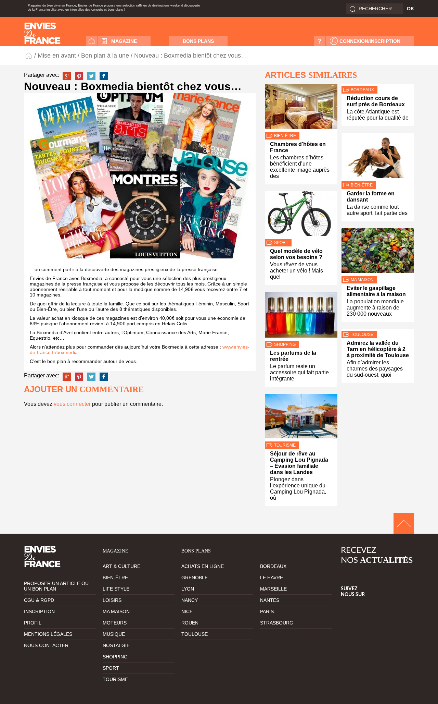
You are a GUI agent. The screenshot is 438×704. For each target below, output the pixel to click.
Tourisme (285, 445)
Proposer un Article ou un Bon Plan (56, 586)
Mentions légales (48, 634)
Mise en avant (57, 55)
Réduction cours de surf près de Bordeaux (376, 101)
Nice (187, 611)
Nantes (269, 600)
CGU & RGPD (39, 600)
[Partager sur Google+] (67, 76)
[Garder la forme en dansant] (378, 157)
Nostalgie (116, 645)
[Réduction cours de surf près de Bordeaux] (378, 85)
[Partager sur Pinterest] (79, 76)
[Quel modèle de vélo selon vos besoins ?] (301, 215)
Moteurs (115, 623)
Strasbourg (276, 623)
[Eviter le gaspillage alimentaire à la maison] (378, 252)
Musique (114, 634)
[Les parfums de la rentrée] (301, 316)
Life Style (116, 589)
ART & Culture (121, 566)
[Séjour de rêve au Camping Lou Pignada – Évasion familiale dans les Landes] (301, 417)
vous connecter (72, 404)
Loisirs (112, 600)
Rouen (189, 623)
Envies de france (42, 33)
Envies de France (29, 55)
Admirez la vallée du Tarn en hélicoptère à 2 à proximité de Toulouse (378, 349)
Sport (281, 242)
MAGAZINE (124, 41)
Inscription (39, 611)
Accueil (91, 41)
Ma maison (362, 279)
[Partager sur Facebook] (104, 76)
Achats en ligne (202, 566)
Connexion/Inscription (369, 41)
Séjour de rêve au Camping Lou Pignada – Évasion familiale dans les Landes (299, 463)
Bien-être (285, 135)
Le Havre (271, 577)
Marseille (273, 589)
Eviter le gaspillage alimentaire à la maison (376, 291)
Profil (32, 623)
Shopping (285, 344)
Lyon (187, 589)
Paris (267, 611)
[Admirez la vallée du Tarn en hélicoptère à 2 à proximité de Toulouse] (378, 330)
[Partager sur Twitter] (91, 76)
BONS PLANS (198, 41)
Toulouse (362, 334)
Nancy (189, 600)
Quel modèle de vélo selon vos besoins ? (296, 254)
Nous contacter (46, 645)
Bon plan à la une (105, 55)
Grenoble (194, 577)
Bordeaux (362, 89)
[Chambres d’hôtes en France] (301, 108)
